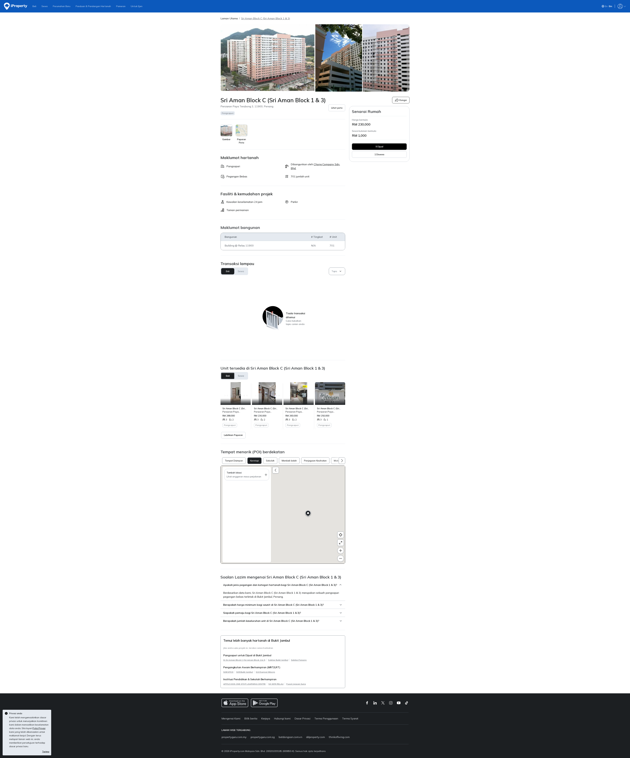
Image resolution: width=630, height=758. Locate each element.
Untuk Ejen (136, 6)
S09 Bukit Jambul (244, 672)
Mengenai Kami (230, 718)
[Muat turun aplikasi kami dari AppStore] (234, 703)
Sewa (45, 6)
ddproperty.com (315, 737)
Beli (34, 6)
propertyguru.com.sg (263, 737)
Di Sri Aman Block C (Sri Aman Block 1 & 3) (244, 660)
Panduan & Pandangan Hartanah (93, 6)
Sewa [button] (241, 271)
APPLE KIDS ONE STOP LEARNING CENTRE (244, 684)
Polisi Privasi (38, 728)
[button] (336, 107)
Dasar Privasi (302, 718)
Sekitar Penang (298, 660)
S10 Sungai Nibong (265, 672)
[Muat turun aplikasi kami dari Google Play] (264, 703)
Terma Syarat (350, 718)
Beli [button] (228, 271)
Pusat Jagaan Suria (296, 684)
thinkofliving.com (339, 737)
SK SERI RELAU (276, 684)
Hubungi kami (282, 718)
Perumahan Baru (61, 6)
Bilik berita (250, 718)
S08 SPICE (228, 672)
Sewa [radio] (241, 375)
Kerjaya (265, 718)
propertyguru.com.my (234, 737)
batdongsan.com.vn (290, 737)
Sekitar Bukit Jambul (278, 660)
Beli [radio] (228, 375)
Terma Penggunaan (326, 718)
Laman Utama (229, 18)
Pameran (121, 6)
